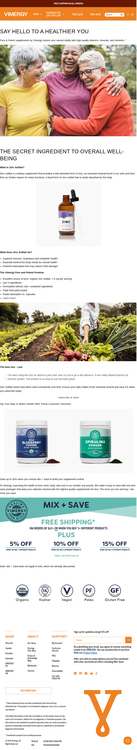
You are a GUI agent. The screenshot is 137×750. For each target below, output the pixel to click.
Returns (55, 663)
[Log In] (126, 16)
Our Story (32, 640)
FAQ (54, 652)
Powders (9, 650)
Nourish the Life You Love (53, 14)
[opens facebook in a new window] (80, 671)
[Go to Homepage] (16, 14)
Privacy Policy (102, 649)
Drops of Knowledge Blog (32, 655)
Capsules (9, 655)
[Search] (119, 14)
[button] (130, 15)
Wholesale (32, 662)
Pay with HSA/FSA (56, 674)
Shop (36, 14)
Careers (31, 667)
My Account (57, 640)
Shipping (56, 658)
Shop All (9, 640)
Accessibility (57, 668)
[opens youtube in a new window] (91, 671)
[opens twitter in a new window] (86, 671)
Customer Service (56, 646)
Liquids (8, 645)
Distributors (28, 687)
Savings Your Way (32, 646)
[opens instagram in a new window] (75, 671)
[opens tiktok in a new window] (97, 671)
